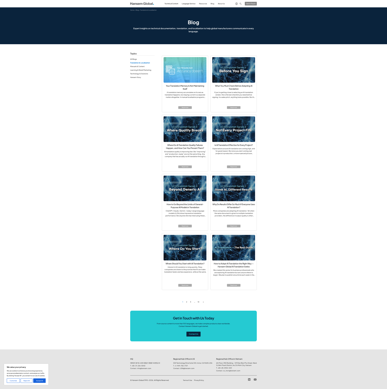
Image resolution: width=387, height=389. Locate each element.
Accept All (39, 381)
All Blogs (133, 59)
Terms (187, 380)
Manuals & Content (137, 66)
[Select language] (236, 3)
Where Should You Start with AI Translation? (185, 263)
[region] (26, 374)
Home (132, 10)
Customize (13, 381)
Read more (185, 107)
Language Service (188, 4)
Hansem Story (135, 77)
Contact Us (193, 334)
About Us (221, 4)
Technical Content (171, 4)
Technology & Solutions (139, 74)
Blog (212, 4)
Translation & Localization (140, 63)
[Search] (240, 3)
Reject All (26, 381)
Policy (199, 380)
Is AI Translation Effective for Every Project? (234, 145)
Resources (203, 4)
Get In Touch (250, 4)
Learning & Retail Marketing (140, 70)
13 (198, 302)
